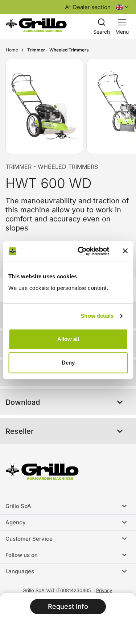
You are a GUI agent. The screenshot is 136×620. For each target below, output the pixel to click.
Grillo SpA (18, 506)
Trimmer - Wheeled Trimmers (51, 166)
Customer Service (29, 538)
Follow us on (21, 555)
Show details (97, 316)
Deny (68, 362)
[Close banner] (125, 251)
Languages (19, 571)
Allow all (68, 339)
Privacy (104, 590)
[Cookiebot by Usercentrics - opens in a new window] (81, 251)
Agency (15, 522)
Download (22, 402)
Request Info (68, 606)
